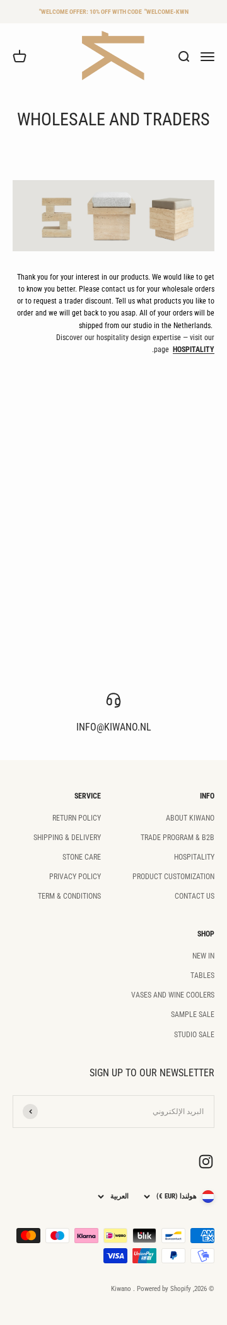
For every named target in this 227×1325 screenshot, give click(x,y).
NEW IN (203, 956)
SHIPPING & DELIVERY (67, 837)
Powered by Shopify (164, 1289)
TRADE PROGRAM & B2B (177, 837)
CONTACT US (194, 896)
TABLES (202, 975)
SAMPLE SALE (192, 1014)
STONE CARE (81, 857)
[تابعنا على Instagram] (205, 1161)
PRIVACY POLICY (75, 876)
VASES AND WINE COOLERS (172, 995)
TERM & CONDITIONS (69, 896)
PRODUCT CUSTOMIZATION (173, 876)
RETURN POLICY (76, 818)
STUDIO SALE (194, 1034)
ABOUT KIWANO (190, 818)
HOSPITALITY (194, 857)
